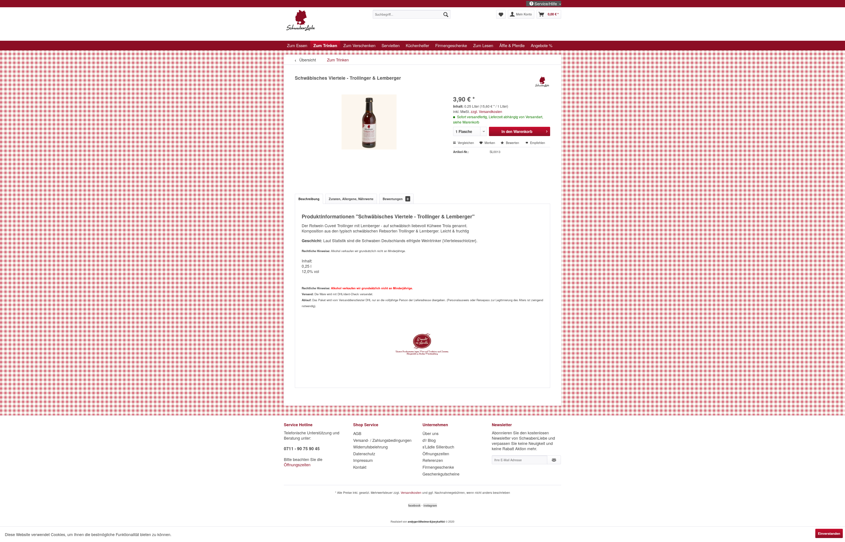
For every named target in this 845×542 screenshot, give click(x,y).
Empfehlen (537, 142)
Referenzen (432, 460)
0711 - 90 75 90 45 (302, 449)
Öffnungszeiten (297, 464)
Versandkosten (411, 492)
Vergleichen (465, 142)
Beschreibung (309, 199)
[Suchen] (445, 14)
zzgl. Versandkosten (486, 111)
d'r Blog (429, 440)
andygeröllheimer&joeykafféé (426, 522)
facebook (414, 505)
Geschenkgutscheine (440, 474)
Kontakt (359, 467)
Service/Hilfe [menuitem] (545, 3)
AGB (357, 433)
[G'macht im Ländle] (422, 344)
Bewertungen (396, 199)
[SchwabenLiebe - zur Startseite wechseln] (319, 24)
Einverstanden (829, 533)
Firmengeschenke (438, 467)
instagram (430, 505)
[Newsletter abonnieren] (554, 459)
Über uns (430, 433)
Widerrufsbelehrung (370, 447)
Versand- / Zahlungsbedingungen (382, 440)
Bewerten (512, 142)
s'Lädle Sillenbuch (438, 447)
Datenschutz (364, 453)
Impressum (363, 460)
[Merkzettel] (501, 14)
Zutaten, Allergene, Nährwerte (351, 199)
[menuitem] (411, 14)
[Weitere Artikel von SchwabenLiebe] (542, 82)
